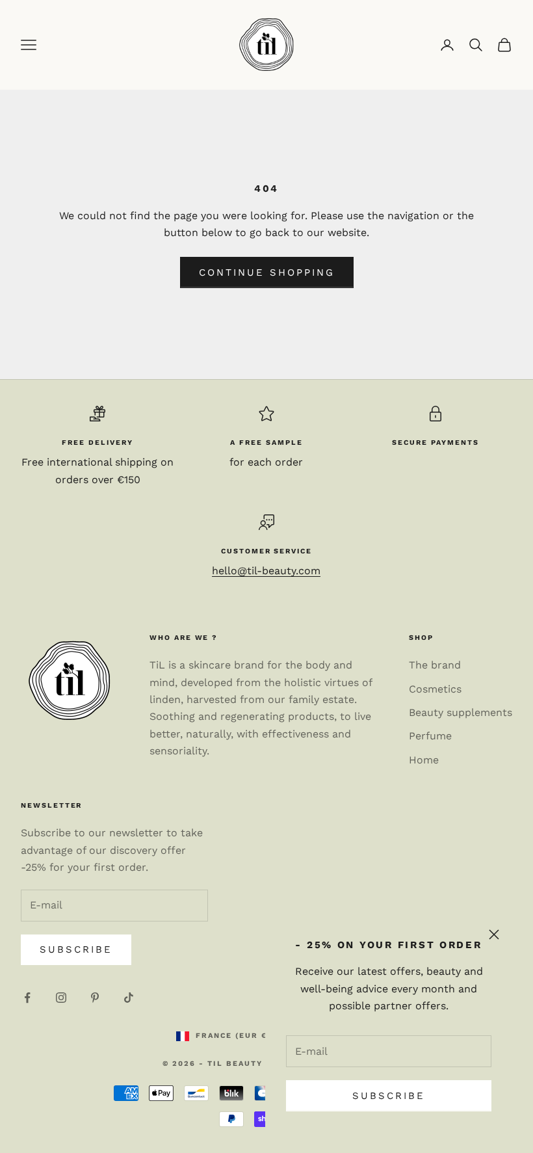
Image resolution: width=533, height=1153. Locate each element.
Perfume (430, 736)
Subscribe (388, 1096)
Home (424, 760)
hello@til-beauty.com (266, 570)
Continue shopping (267, 272)
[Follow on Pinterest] (94, 997)
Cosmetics (435, 689)
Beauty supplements (460, 712)
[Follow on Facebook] (27, 997)
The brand (435, 665)
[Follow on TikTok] (128, 997)
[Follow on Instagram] (61, 997)
